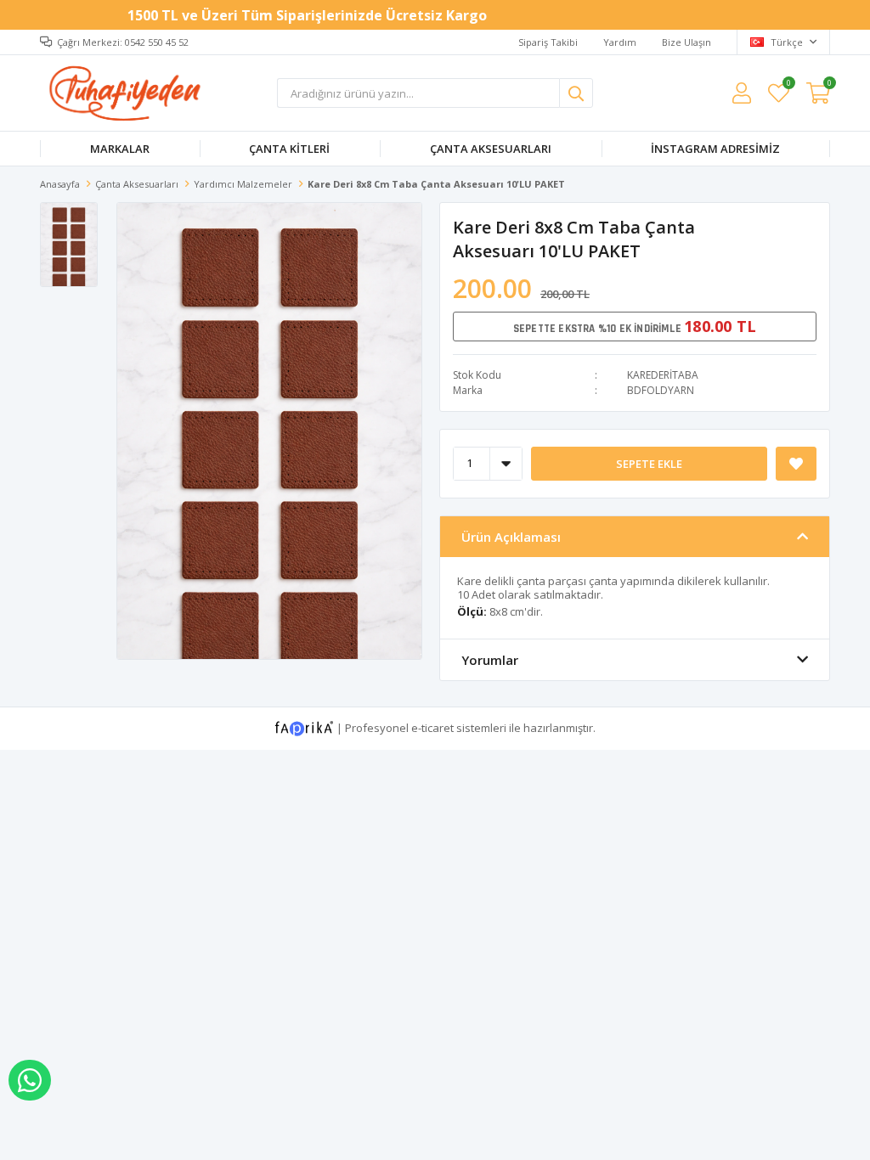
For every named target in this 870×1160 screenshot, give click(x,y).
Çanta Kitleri (289, 148)
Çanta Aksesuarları (490, 148)
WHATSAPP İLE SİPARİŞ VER (29, 1080)
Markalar (120, 148)
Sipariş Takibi (548, 42)
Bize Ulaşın (686, 42)
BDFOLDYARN (660, 390)
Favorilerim (788, 85)
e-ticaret (432, 727)
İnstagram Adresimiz (715, 148)
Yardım (619, 42)
